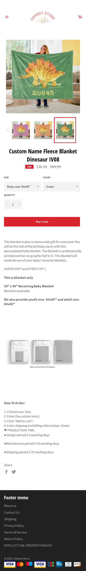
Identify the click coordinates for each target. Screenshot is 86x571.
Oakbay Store (21, 558)
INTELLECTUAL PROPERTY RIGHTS (28, 545)
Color (46, 177)
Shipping (10, 519)
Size (6, 177)
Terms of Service (15, 532)
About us (10, 505)
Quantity (9, 195)
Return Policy (13, 539)
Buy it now (42, 221)
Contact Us (12, 512)
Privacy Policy (14, 525)
